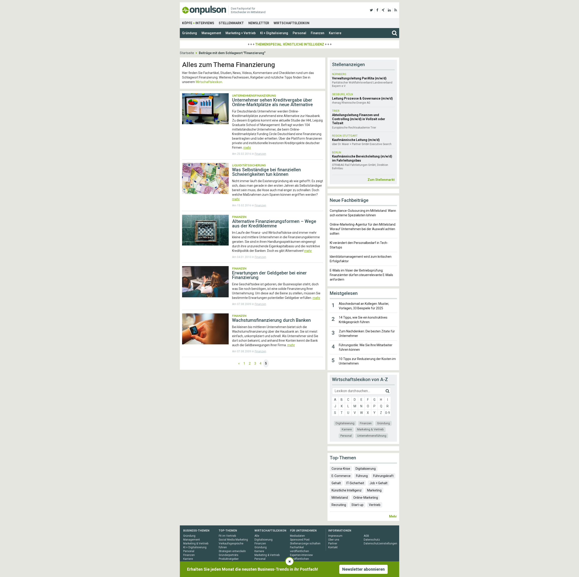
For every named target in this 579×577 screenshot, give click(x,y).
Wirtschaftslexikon (291, 23)
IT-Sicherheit (355, 483)
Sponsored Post (300, 539)
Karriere (335, 33)
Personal (299, 33)
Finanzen (317, 33)
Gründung (189, 33)
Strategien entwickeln (232, 551)
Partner (332, 543)
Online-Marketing (365, 497)
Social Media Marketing (233, 539)
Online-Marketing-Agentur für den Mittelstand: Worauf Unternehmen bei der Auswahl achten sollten (363, 229)
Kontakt (333, 547)
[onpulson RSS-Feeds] (395, 10)
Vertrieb (374, 505)
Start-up (357, 505)
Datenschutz (372, 539)
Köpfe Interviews (198, 23)
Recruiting (339, 505)
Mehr (393, 516)
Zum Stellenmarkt (381, 179)
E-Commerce (341, 476)
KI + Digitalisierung (274, 33)
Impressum (335, 535)
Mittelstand (340, 497)
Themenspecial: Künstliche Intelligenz (289, 44)
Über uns (333, 539)
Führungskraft (383, 476)
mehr (247, 147)
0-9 (387, 413)
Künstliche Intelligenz (347, 490)
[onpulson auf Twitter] (371, 10)
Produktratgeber (229, 558)
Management (211, 33)
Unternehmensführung (371, 435)
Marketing (374, 490)
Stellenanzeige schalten (305, 543)
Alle (256, 535)
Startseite (187, 53)
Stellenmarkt (231, 23)
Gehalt (336, 483)
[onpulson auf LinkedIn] (389, 10)
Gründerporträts (228, 555)
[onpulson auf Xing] (383, 10)
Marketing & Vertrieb (370, 429)
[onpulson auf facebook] (377, 10)
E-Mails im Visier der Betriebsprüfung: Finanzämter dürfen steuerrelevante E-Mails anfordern (361, 275)
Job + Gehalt (378, 483)
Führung (362, 476)
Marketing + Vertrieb (240, 33)
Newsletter (258, 23)
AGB (366, 535)
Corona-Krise (341, 468)
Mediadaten (297, 535)
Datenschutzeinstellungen (380, 543)
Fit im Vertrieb (227, 535)
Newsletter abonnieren (363, 569)
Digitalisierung (345, 423)
